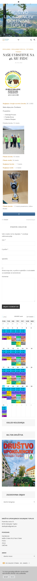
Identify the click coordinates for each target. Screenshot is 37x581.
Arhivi (4, 553)
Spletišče (5, 259)
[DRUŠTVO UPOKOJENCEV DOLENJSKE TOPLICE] (5, 39)
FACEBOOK (5, 536)
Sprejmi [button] (6, 577)
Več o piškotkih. (21, 573)
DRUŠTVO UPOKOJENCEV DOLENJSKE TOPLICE (18, 18)
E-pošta (5, 249)
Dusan (6, 219)
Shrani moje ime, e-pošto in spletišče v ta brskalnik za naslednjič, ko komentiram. (18, 271)
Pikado (18, 52)
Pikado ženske (8, 206)
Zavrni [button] (12, 577)
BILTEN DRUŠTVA (14, 435)
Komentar (5, 276)
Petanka (29, 49)
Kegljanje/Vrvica (18, 49)
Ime (4, 240)
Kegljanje (6, 49)
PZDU (4, 541)
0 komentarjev (30, 220)
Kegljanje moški (8, 168)
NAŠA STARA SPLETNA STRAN (12, 538)
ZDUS (4, 543)
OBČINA (4, 545)
